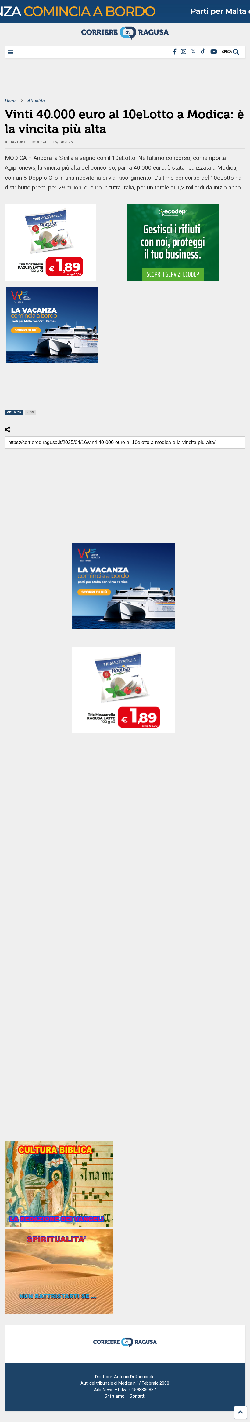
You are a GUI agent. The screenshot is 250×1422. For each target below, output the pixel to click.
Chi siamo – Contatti (125, 1396)
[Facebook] (174, 51)
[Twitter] (193, 51)
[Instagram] (183, 51)
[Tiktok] (203, 51)
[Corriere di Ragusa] (125, 38)
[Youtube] (213, 51)
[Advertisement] (116, 82)
